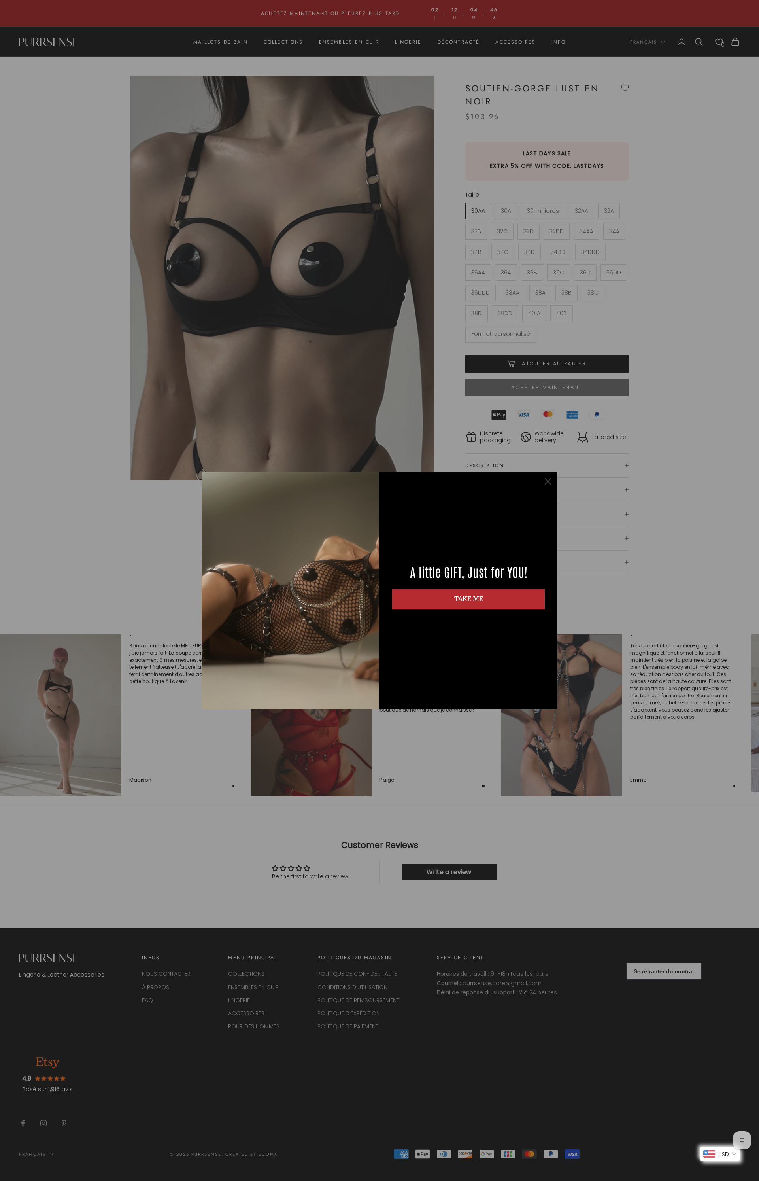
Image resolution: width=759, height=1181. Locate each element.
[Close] (547, 481)
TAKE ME (468, 599)
